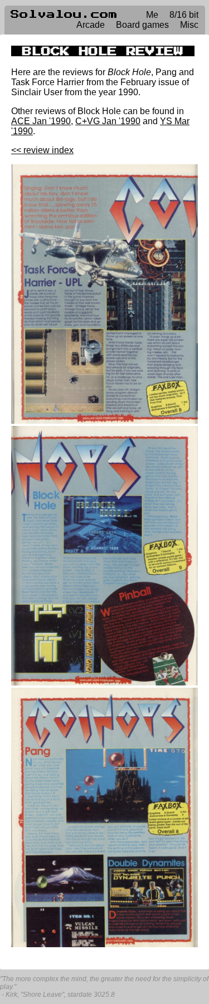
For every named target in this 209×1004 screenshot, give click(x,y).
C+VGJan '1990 (107, 121)
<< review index (42, 150)
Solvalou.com (64, 14)
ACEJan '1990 (41, 121)
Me (152, 14)
